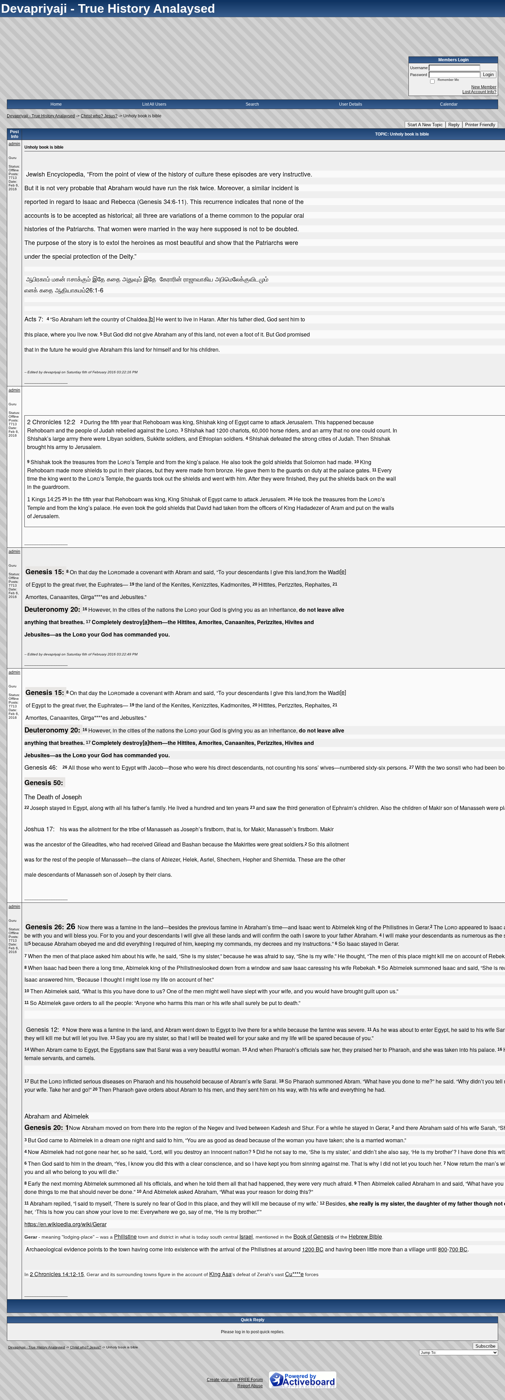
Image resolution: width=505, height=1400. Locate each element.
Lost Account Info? (479, 91)
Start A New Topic (425, 124)
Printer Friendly (480, 124)
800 (442, 1249)
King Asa (220, 1274)
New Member (483, 87)
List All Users (154, 104)
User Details (350, 104)
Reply (454, 124)
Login (488, 74)
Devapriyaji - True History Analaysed (41, 116)
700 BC (458, 1249)
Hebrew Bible (365, 1236)
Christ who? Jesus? (99, 116)
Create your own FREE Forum (235, 1379)
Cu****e (294, 1274)
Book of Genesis (313, 1236)
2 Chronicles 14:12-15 (57, 1274)
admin (14, 143)
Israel (246, 1236)
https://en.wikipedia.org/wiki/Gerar (65, 1224)
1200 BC (313, 1249)
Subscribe (485, 1346)
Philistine (125, 1236)
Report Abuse (250, 1385)
